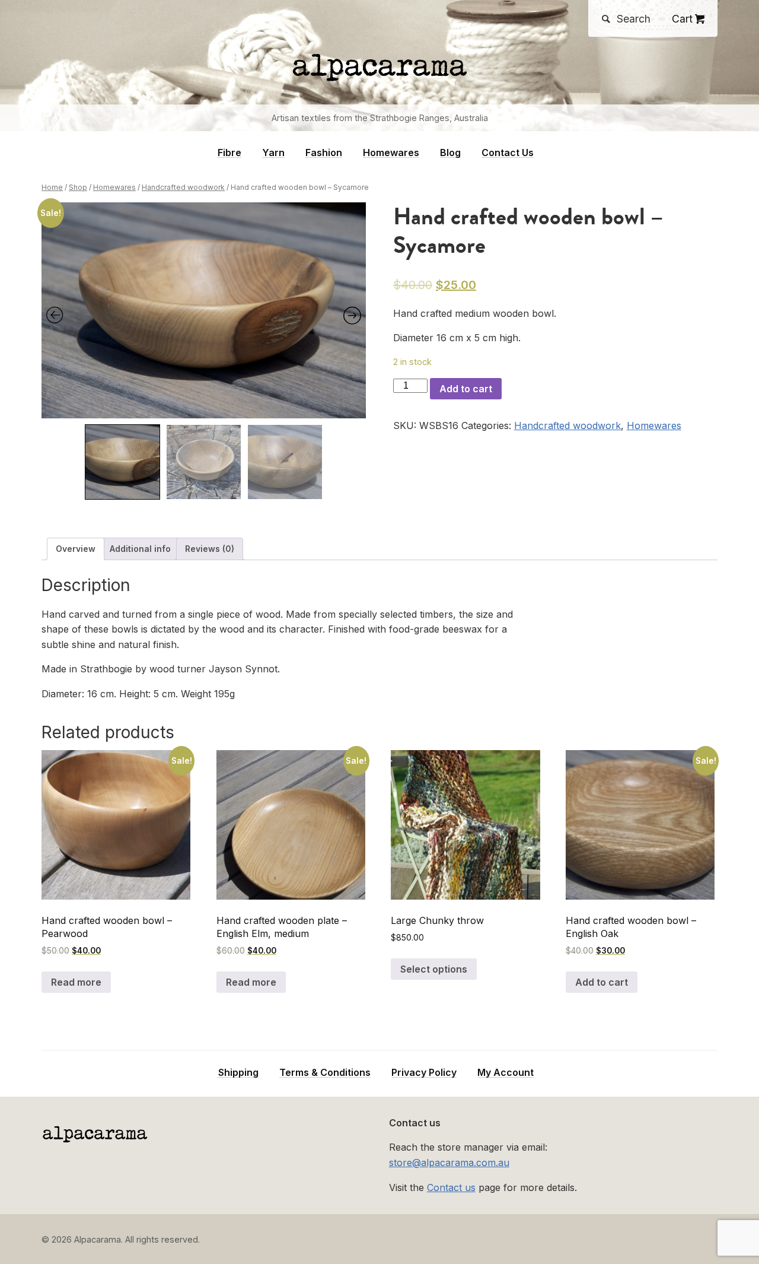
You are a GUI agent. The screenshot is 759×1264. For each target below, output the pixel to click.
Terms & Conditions (325, 1073)
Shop (78, 187)
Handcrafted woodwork (183, 187)
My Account (505, 1073)
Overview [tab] (75, 549)
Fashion (323, 153)
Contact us (451, 1187)
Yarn (273, 153)
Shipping (238, 1073)
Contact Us (507, 153)
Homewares (391, 153)
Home (52, 187)
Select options (433, 969)
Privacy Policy (424, 1073)
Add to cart (465, 389)
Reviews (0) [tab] (209, 549)
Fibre (229, 153)
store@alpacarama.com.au (449, 1162)
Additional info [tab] (140, 549)
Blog (450, 153)
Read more (76, 982)
